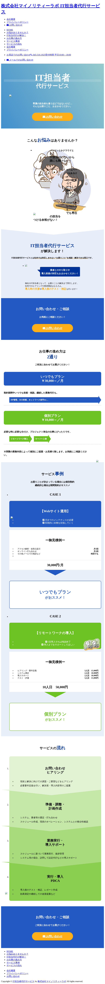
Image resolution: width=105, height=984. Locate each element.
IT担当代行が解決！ (16, 35)
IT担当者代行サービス (23, 981)
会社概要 (11, 19)
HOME (10, 30)
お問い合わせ (15, 25)
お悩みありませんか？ (17, 32)
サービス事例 (13, 41)
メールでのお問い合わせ (21, 60)
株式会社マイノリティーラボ (52, 981)
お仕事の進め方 (14, 38)
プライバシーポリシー (17, 22)
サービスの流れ (14, 44)
